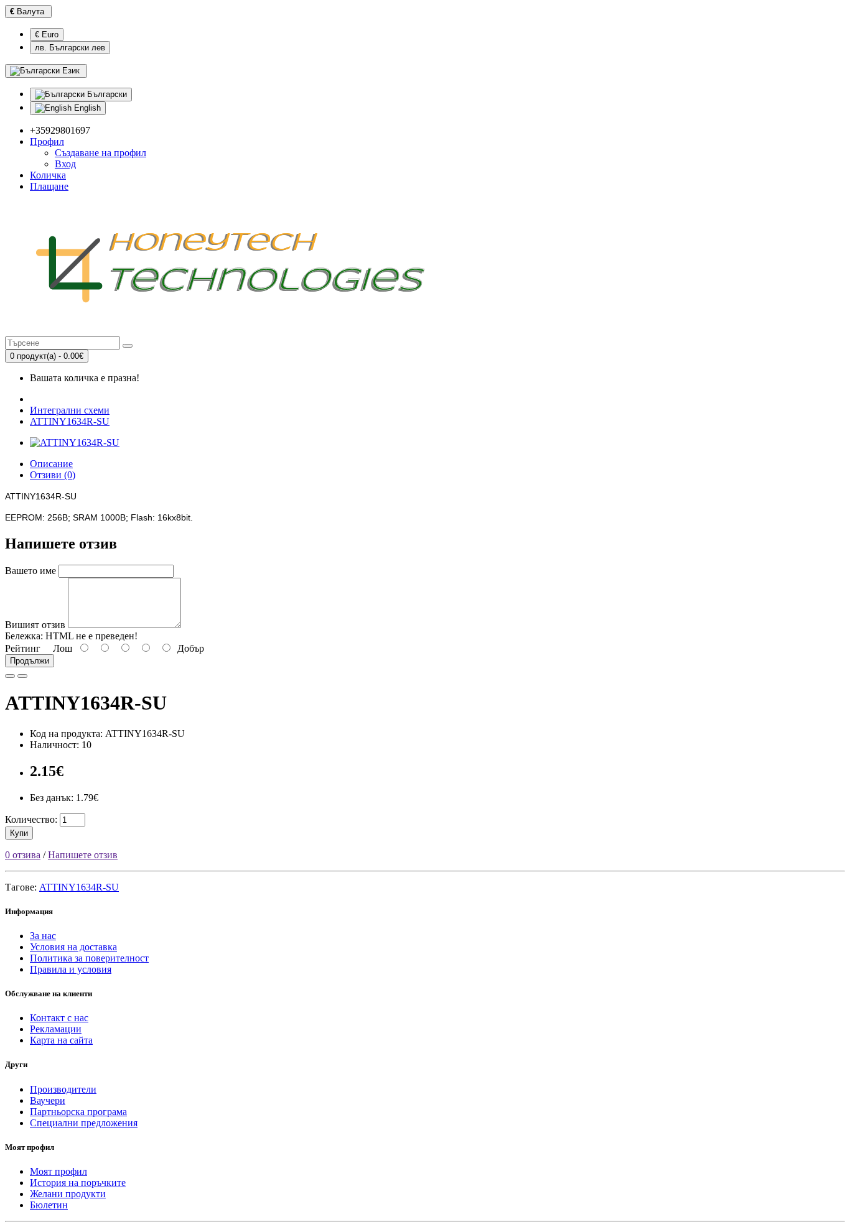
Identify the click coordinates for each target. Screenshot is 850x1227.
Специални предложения (84, 1123)
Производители (63, 1089)
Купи (19, 833)
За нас (43, 935)
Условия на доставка (73, 947)
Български (106, 94)
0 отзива (22, 855)
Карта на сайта (61, 1040)
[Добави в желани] (10, 676)
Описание (51, 463)
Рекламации (56, 1029)
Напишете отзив (83, 855)
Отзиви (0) (52, 475)
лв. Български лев (70, 47)
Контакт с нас (59, 1017)
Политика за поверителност (89, 958)
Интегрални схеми (70, 410)
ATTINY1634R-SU (70, 421)
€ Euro (46, 34)
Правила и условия (70, 969)
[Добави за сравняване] (22, 676)
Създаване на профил (100, 152)
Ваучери (47, 1100)
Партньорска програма (78, 1111)
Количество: (31, 819)
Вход (65, 164)
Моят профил (58, 1171)
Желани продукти (68, 1193)
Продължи (29, 660)
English (86, 108)
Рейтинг (22, 648)
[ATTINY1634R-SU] (74, 442)
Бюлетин (49, 1205)
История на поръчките (78, 1182)
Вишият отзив (35, 624)
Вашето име (30, 570)
